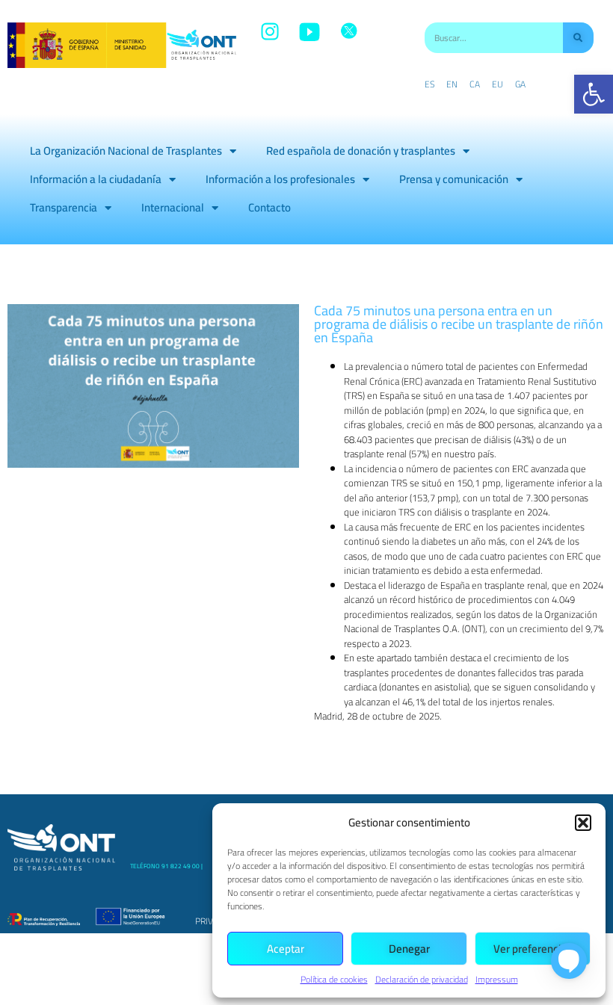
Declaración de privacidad (421, 979)
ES (429, 84)
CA (474, 84)
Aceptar (285, 948)
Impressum (496, 979)
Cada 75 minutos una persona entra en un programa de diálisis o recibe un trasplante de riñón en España (458, 324)
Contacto (269, 207)
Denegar (409, 948)
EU (497, 84)
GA (520, 84)
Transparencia (63, 207)
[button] (593, 94)
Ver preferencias (532, 948)
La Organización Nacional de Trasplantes (126, 150)
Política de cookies (334, 979)
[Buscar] (578, 37)
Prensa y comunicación (453, 179)
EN (452, 84)
